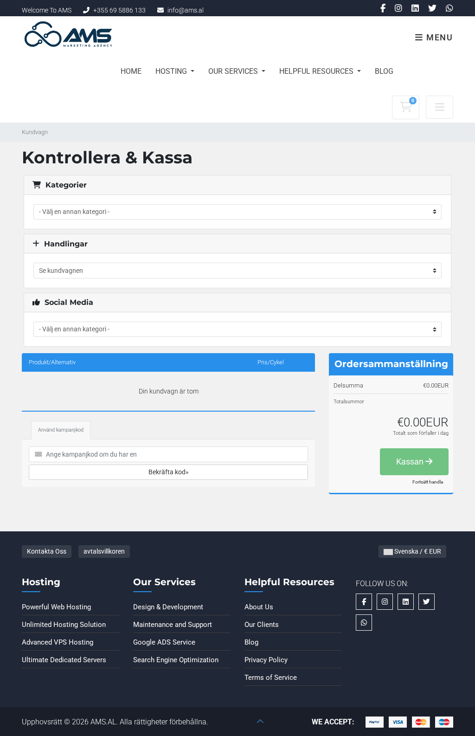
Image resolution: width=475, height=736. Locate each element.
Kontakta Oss (46, 551)
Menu (438, 37)
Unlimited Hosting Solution (64, 624)
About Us (258, 607)
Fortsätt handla (427, 481)
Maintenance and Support (172, 624)
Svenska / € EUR (417, 551)
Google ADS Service (164, 642)
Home (131, 71)
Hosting (172, 71)
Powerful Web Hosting (56, 607)
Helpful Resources (317, 71)
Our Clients (261, 624)
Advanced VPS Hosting (57, 642)
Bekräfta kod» (168, 472)
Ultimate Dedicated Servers (64, 660)
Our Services (234, 71)
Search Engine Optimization (175, 660)
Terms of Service (270, 677)
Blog (384, 71)
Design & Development (168, 607)
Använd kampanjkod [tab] (60, 430)
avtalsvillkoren (104, 551)
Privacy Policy (266, 660)
